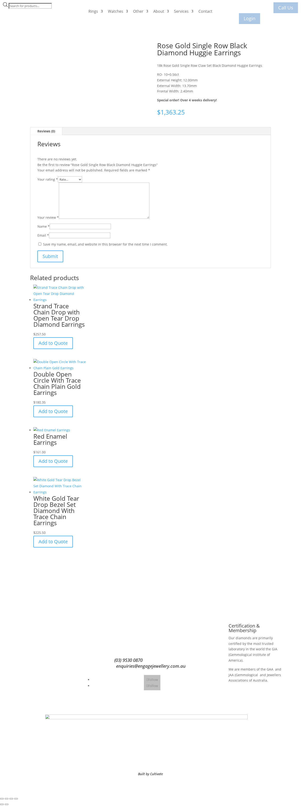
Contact (205, 11)
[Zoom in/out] (2, 798)
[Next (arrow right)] (6, 804)
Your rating (47, 179)
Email (43, 235)
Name (43, 226)
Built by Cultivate (150, 774)
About (158, 11)
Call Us (285, 7)
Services (181, 11)
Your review (48, 217)
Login (249, 18)
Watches (115, 11)
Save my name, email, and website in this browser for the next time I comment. (105, 244)
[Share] (11, 798)
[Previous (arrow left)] (2, 804)
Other (138, 11)
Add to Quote (53, 343)
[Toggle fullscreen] (6, 798)
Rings (93, 11)
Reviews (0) (46, 131)
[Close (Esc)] (16, 798)
